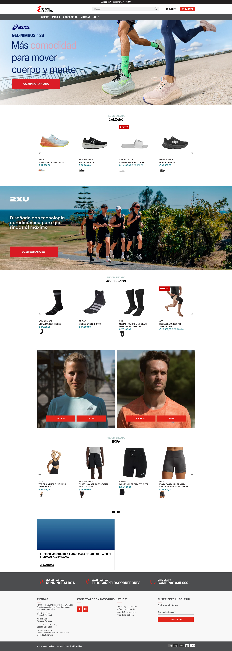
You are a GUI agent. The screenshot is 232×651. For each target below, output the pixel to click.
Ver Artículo (47, 565)
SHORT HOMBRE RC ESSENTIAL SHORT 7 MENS (35, 485)
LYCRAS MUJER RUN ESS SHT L (75, 484)
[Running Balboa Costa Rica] (53, 9)
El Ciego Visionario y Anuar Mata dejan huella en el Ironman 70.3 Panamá (75, 556)
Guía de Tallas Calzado (126, 612)
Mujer (56, 17)
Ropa (91, 418)
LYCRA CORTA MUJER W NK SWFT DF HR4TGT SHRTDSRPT (116, 485)
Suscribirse (175, 619)
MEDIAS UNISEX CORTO (32, 324)
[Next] (192, 153)
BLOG (116, 512)
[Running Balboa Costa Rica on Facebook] (79, 609)
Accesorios (70, 17)
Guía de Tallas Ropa (125, 615)
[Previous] (40, 153)
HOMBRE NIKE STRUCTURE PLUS (150, 162)
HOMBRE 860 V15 (103, 162)
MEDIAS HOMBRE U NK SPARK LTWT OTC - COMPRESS (75, 325)
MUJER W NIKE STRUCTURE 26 (189, 162)
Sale (96, 17)
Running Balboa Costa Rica (53, 646)
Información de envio (126, 609)
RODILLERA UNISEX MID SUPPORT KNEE (113, 325)
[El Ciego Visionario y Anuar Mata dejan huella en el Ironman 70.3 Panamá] (76, 534)
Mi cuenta (171, 9)
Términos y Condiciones (127, 606)
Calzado (60, 418)
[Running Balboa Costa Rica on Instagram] (85, 609)
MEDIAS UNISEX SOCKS (153, 324)
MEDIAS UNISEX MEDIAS (153, 484)
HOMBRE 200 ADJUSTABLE (67, 162)
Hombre (44, 17)
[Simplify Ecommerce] (77, 646)
